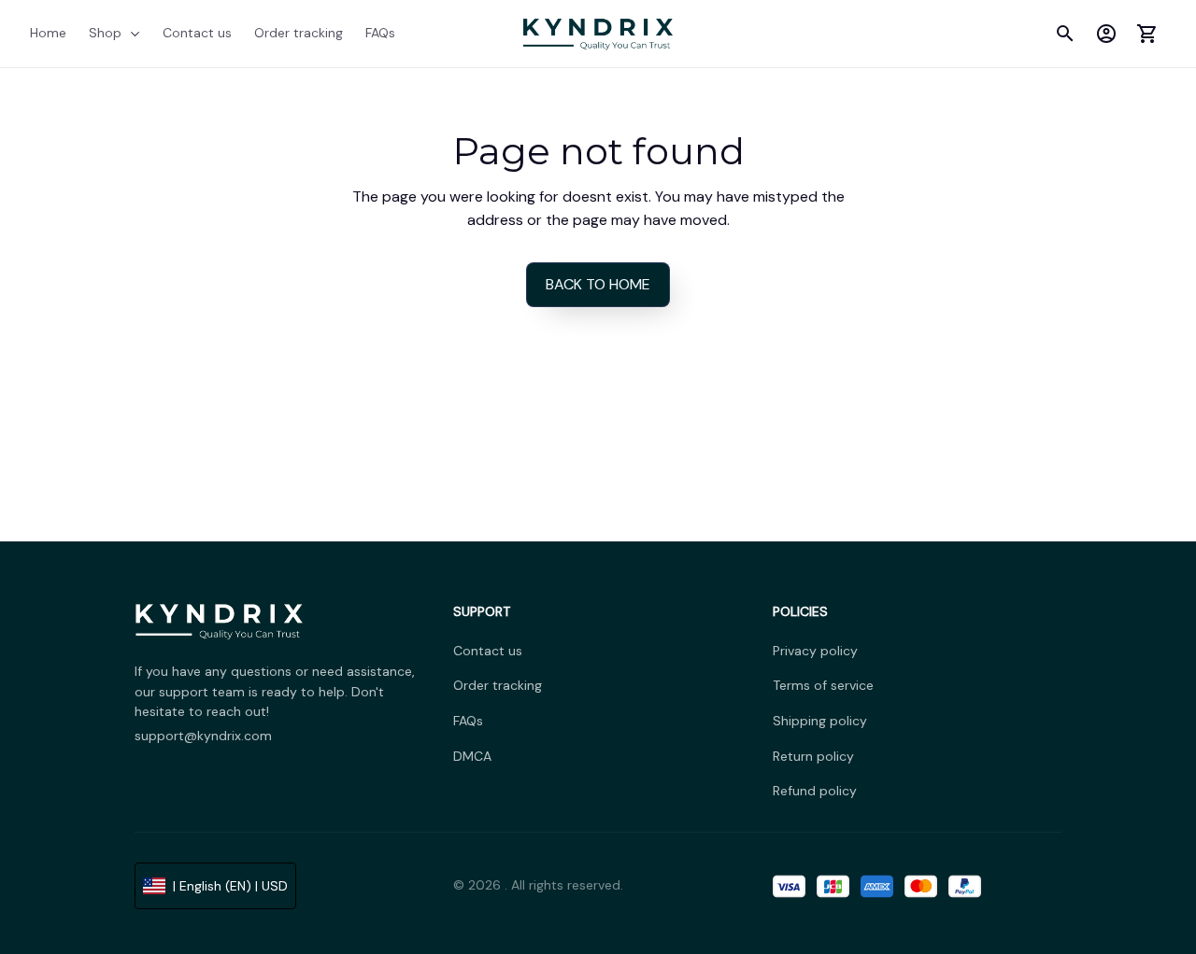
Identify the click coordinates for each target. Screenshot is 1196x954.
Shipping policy (820, 720)
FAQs (468, 720)
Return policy (813, 756)
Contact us (487, 650)
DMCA (472, 756)
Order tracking (497, 685)
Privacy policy (815, 650)
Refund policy (815, 790)
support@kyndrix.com (203, 735)
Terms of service (823, 685)
